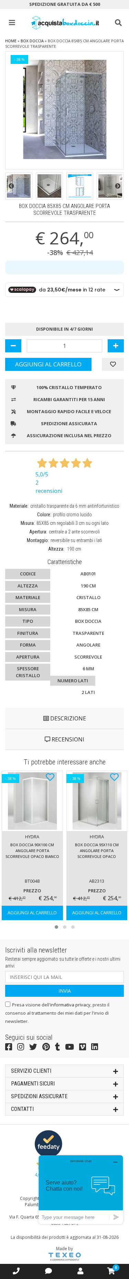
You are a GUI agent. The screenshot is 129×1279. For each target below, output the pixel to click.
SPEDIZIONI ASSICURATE (39, 1096)
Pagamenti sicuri (33, 1083)
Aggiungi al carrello (48, 364)
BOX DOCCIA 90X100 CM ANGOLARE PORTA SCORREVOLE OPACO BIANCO (32, 850)
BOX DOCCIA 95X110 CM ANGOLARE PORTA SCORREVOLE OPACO (97, 850)
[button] (11, 186)
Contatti (22, 1109)
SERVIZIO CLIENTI (31, 1071)
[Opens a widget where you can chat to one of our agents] (81, 1189)
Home (11, 40)
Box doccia (32, 40)
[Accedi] (80, 1271)
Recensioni (67, 739)
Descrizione (67, 718)
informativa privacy (70, 1005)
